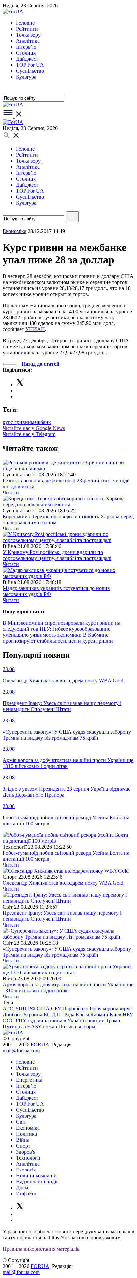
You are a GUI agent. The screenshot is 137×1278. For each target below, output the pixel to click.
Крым (82, 1014)
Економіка (14, 231)
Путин (10, 1026)
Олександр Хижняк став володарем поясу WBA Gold (63, 883)
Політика (26, 1134)
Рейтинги (27, 29)
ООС (8, 1020)
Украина (32, 1014)
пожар (50, 1026)
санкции (95, 1020)
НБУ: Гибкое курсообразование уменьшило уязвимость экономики (56, 632)
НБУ (128, 1014)
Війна (22, 1140)
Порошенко (75, 1008)
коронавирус (117, 1008)
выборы (86, 1026)
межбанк (41, 422)
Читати (11, 492)
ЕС (47, 1014)
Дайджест (27, 59)
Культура (26, 77)
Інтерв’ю (26, 47)
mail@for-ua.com (21, 1050)
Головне (25, 23)
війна (42, 1020)
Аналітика (28, 41)
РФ (31, 1008)
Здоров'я (25, 1152)
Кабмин (99, 1014)
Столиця (26, 53)
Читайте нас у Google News (34, 428)
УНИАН (35, 329)
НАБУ (34, 1026)
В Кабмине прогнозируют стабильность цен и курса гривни (58, 638)
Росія (95, 1008)
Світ (21, 1122)
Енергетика (29, 1080)
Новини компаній (36, 1175)
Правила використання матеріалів (41, 1249)
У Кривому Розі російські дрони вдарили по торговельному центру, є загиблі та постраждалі (57, 555)
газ (22, 1026)
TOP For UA (30, 65)
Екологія (26, 1169)
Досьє (22, 1187)
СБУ (56, 1008)
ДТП (57, 1014)
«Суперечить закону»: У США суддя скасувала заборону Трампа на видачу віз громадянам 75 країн (67, 952)
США (43, 1008)
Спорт (23, 1146)
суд (31, 1020)
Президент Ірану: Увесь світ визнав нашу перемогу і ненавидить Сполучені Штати (62, 916)
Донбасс (12, 1014)
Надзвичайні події (36, 1181)
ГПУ (21, 1020)
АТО (8, 1008)
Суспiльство (30, 71)
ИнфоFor (26, 1193)
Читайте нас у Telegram (29, 434)
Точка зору (28, 35)
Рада (69, 1014)
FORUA (40, 1044)
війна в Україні (67, 1020)
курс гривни (17, 422)
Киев (115, 1014)
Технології (28, 1158)
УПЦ (21, 1008)
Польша (67, 1026)
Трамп (113, 1020)
